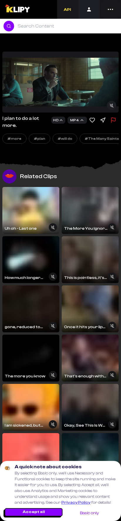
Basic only (89, 513)
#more (14, 139)
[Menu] (110, 9)
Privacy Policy (75, 502)
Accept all (34, 512)
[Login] (89, 9)
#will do (65, 139)
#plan (39, 139)
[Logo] (17, 9)
